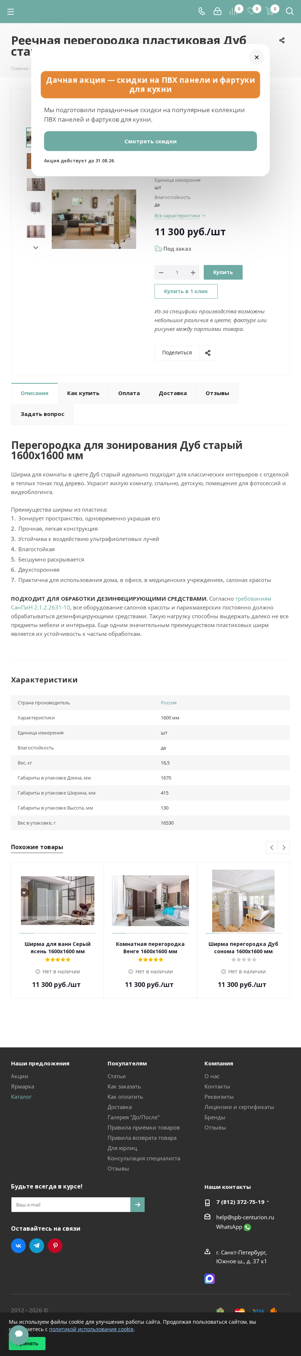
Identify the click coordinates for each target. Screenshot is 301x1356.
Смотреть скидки (150, 141)
